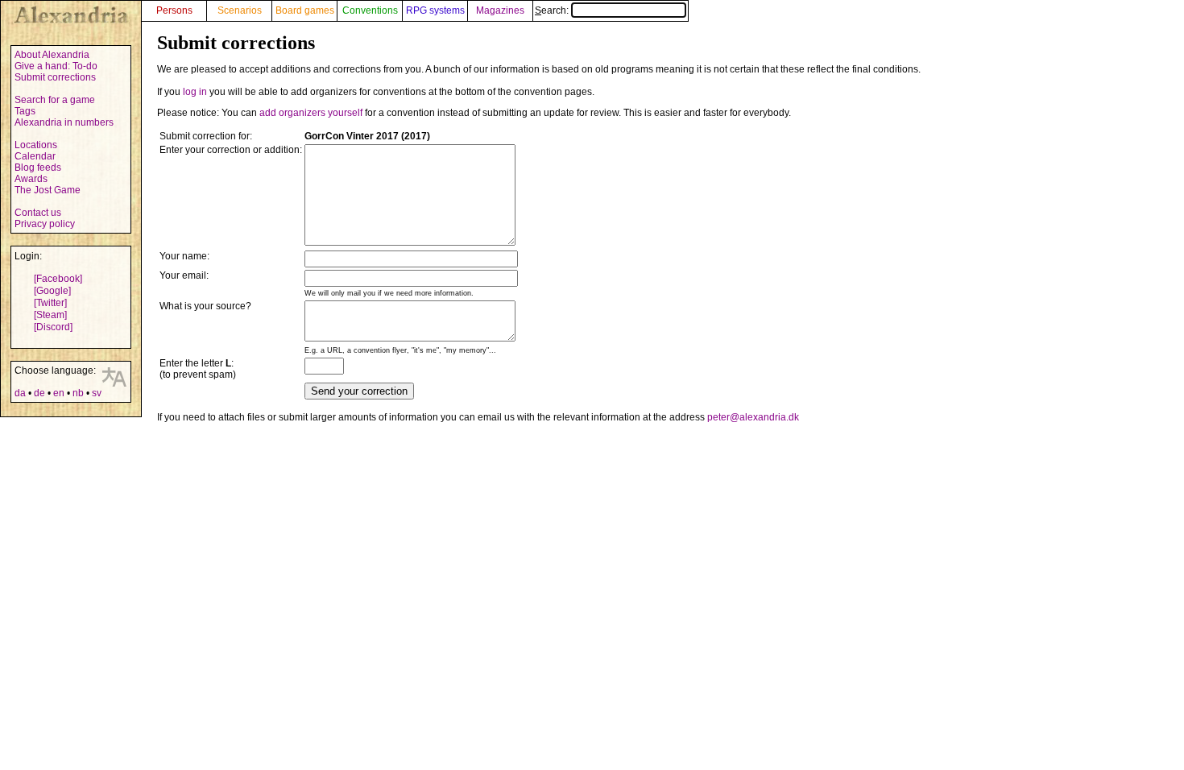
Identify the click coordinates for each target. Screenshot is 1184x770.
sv (96, 393)
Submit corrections (55, 77)
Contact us (37, 212)
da (20, 393)
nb (78, 393)
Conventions (370, 10)
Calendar (35, 156)
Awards (31, 178)
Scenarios (239, 10)
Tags (24, 111)
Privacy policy (44, 224)
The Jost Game (47, 190)
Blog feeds (37, 167)
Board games (304, 10)
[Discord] (53, 327)
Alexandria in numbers (64, 122)
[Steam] (50, 315)
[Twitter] (50, 302)
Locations (35, 145)
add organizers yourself (310, 112)
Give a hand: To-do (55, 66)
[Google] (52, 290)
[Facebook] (58, 278)
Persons (174, 10)
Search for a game (54, 100)
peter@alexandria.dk (753, 417)
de (39, 393)
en (58, 393)
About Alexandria (51, 54)
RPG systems (435, 10)
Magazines (500, 10)
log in (195, 91)
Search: (553, 10)
